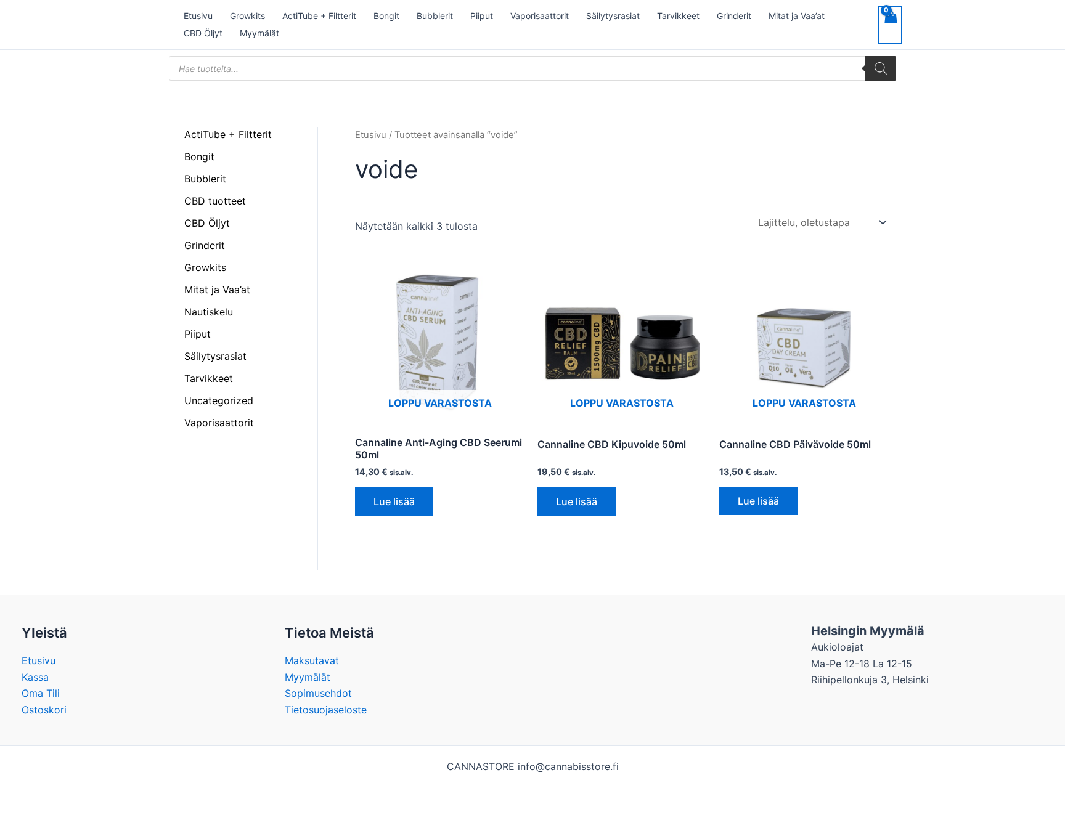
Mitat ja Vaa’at (797, 15)
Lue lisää (394, 501)
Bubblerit (435, 15)
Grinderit (734, 15)
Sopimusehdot (318, 693)
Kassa (35, 677)
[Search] (880, 68)
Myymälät (259, 33)
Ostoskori (44, 710)
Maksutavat (312, 660)
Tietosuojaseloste (326, 710)
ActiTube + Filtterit (319, 15)
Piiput (481, 15)
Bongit (386, 15)
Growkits (247, 15)
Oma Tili (41, 693)
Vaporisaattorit (539, 15)
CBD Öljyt (203, 33)
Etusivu (198, 15)
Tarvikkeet (678, 15)
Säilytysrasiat (613, 15)
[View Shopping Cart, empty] (890, 25)
